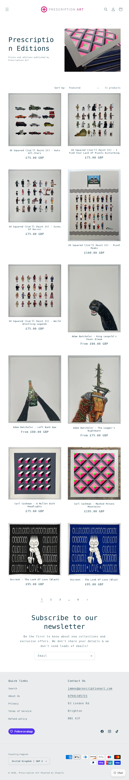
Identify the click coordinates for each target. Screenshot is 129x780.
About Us (14, 696)
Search (12, 688)
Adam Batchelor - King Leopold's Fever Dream (94, 337)
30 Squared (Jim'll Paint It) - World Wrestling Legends (35, 322)
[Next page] (87, 599)
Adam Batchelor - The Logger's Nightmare (94, 429)
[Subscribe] (91, 656)
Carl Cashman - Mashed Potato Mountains (94, 505)
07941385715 (78, 696)
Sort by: (60, 87)
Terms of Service (20, 711)
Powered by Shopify (52, 773)
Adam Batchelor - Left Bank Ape (34, 427)
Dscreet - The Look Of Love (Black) (34, 579)
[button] (7, 9)
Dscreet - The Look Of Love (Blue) (94, 579)
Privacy (13, 703)
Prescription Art (29, 773)
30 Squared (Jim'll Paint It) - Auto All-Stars (35, 151)
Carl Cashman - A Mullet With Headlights (35, 505)
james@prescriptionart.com (90, 688)
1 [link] (42, 599)
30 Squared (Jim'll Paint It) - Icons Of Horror (35, 228)
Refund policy (17, 718)
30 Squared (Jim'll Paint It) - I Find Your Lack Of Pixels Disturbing (94, 151)
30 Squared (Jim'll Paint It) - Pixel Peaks (94, 246)
